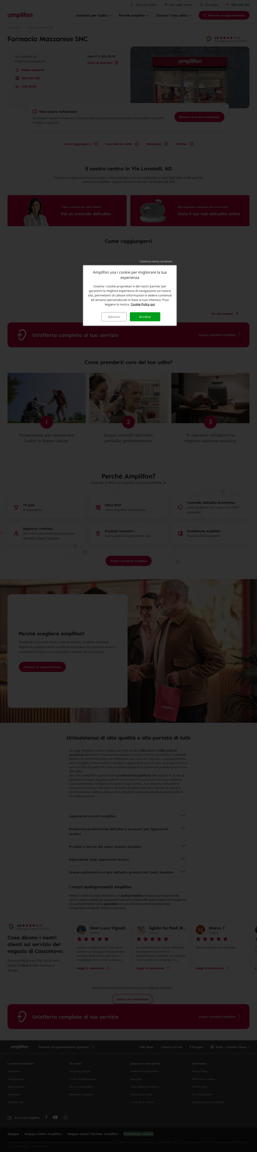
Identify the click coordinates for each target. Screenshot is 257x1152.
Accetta (145, 317)
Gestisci (114, 317)
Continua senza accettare (156, 261)
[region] (130, 295)
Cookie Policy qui (143, 304)
